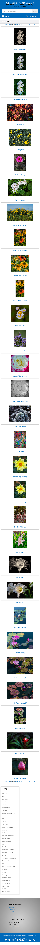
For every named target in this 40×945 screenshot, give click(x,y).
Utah (3, 863)
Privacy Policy (21, 938)
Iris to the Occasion (20, 49)
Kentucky (4, 830)
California (4, 810)
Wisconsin (4, 869)
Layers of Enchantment (20, 376)
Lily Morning (20, 577)
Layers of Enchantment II (20, 401)
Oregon (4, 844)
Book (3, 796)
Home (3, 22)
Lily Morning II (20, 602)
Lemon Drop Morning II (20, 502)
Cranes (4, 821)
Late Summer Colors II (20, 275)
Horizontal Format (6, 877)
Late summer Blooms (20, 225)
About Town (5, 802)
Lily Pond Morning (20, 627)
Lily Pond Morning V (20, 728)
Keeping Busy (20, 124)
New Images (5, 793)
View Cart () (32, 16)
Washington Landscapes (8, 866)
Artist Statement (13, 912)
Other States (5, 847)
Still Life (4, 855)
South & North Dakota (7, 852)
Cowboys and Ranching (8, 813)
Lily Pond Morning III (20, 678)
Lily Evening (20, 552)
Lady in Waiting (20, 175)
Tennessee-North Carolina (9, 858)
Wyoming (4, 875)
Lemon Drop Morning (20, 476)
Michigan (4, 833)
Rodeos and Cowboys (8, 849)
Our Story (11, 907)
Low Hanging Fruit (20, 778)
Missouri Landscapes (7, 838)
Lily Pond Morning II (20, 653)
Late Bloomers (20, 200)
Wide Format (5, 886)
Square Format (6, 880)
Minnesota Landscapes (8, 835)
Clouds (4, 816)
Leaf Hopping (20, 451)
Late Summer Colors (20, 250)
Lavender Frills (20, 326)
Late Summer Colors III (20, 300)
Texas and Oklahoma (7, 861)
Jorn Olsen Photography (20, 3)
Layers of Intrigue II (20, 426)
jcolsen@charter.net (14, 926)
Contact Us (12, 909)
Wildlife (4, 872)
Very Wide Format (6, 889)
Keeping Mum (20, 150)
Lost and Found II (20, 753)
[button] (7, 16)
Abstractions (5, 799)
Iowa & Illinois (5, 824)
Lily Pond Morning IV (20, 703)
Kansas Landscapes (7, 827)
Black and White (6, 807)
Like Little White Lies (20, 527)
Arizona (4, 805)
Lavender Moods (20, 351)
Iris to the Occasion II (20, 74)
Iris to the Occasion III (20, 99)
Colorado (4, 819)
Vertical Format (6, 883)
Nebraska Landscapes (8, 841)
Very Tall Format (6, 891)
